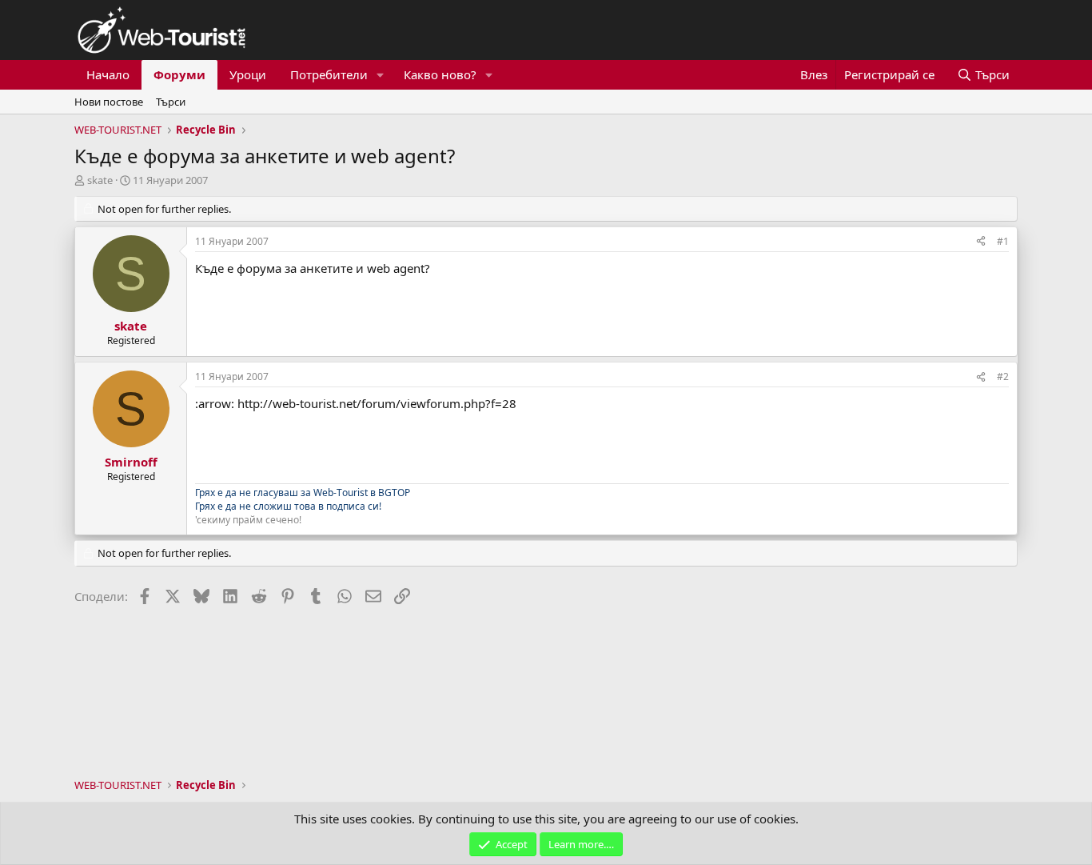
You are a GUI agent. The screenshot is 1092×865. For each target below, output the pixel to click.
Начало (108, 74)
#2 (1003, 376)
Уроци (247, 74)
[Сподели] (980, 242)
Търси (170, 101)
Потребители (329, 74)
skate (100, 180)
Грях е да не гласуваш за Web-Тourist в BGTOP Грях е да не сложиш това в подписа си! (302, 499)
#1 (1003, 241)
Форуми (179, 74)
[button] (380, 75)
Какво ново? (440, 74)
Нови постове (108, 101)
